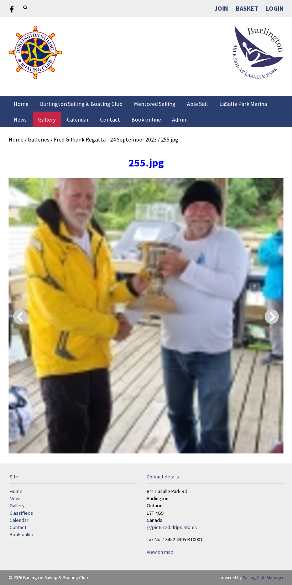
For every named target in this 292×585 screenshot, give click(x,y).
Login (274, 8)
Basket (247, 8)
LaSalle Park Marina (243, 103)
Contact (110, 119)
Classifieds (21, 513)
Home (21, 103)
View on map (160, 552)
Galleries (38, 139)
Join (221, 8)
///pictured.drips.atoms (172, 527)
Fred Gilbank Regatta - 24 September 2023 (105, 139)
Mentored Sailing (155, 103)
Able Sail (197, 103)
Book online (146, 119)
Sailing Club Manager (263, 578)
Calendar (78, 119)
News (20, 119)
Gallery (47, 119)
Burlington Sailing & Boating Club (81, 103)
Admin (180, 119)
